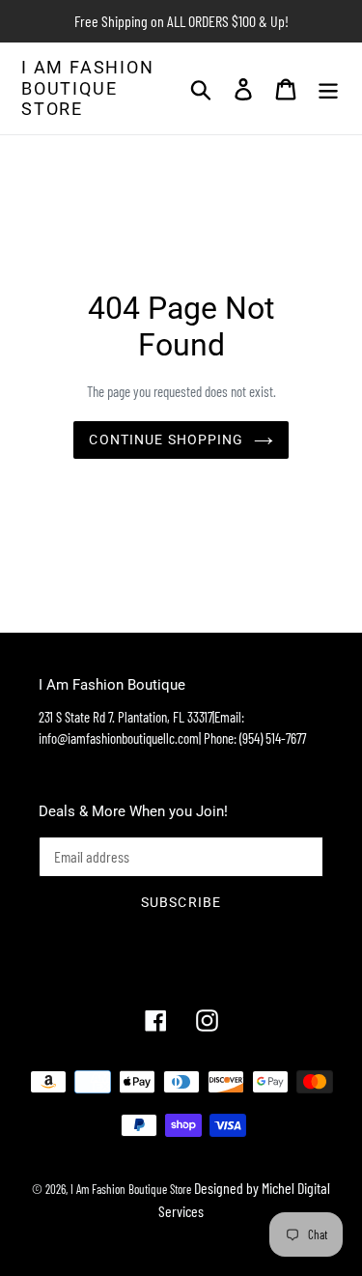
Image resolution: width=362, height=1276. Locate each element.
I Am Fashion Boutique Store (87, 88)
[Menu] (328, 88)
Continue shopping (166, 439)
